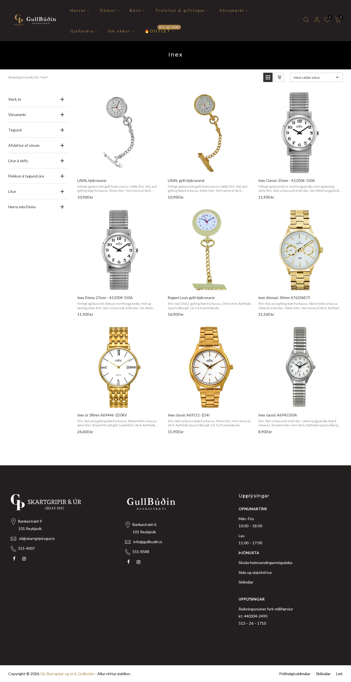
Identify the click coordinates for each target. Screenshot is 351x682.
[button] (268, 77)
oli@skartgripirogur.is (37, 538)
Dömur (108, 10)
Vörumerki (231, 10)
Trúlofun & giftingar (180, 10)
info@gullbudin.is (147, 541)
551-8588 (140, 551)
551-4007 (26, 548)
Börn (135, 10)
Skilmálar (246, 582)
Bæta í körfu (118, 168)
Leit (339, 673)
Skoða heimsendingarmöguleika (265, 562)
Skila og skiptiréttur (255, 572)
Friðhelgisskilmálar (294, 673)
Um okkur (119, 31)
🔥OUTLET (162, 29)
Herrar (78, 10)
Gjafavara (82, 31)
